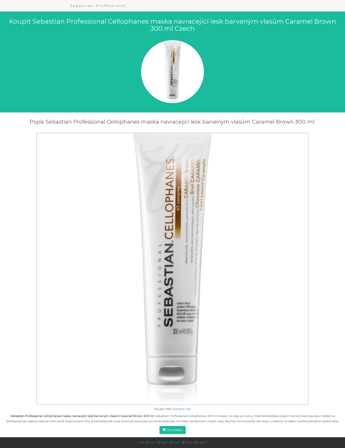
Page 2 (165, 442)
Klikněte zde (182, 409)
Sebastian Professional (98, 6)
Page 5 (202, 442)
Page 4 (190, 442)
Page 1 (153, 442)
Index (142, 442)
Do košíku (174, 430)
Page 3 (177, 442)
